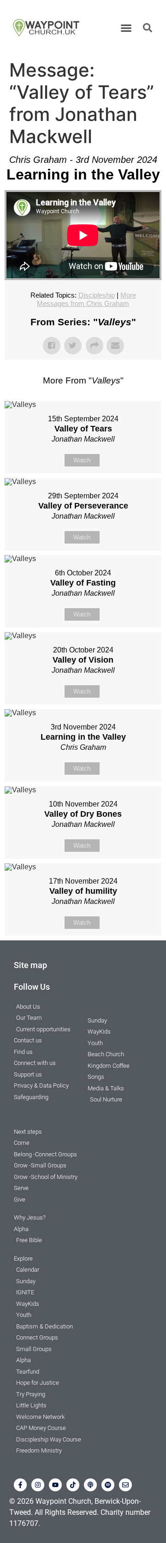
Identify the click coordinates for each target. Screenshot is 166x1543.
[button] (126, 27)
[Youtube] (55, 1484)
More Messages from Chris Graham (86, 299)
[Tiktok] (72, 1484)
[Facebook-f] (20, 1484)
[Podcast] (90, 1484)
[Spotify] (107, 1484)
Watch (81, 460)
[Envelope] (125, 1484)
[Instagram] (37, 1484)
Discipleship (96, 295)
